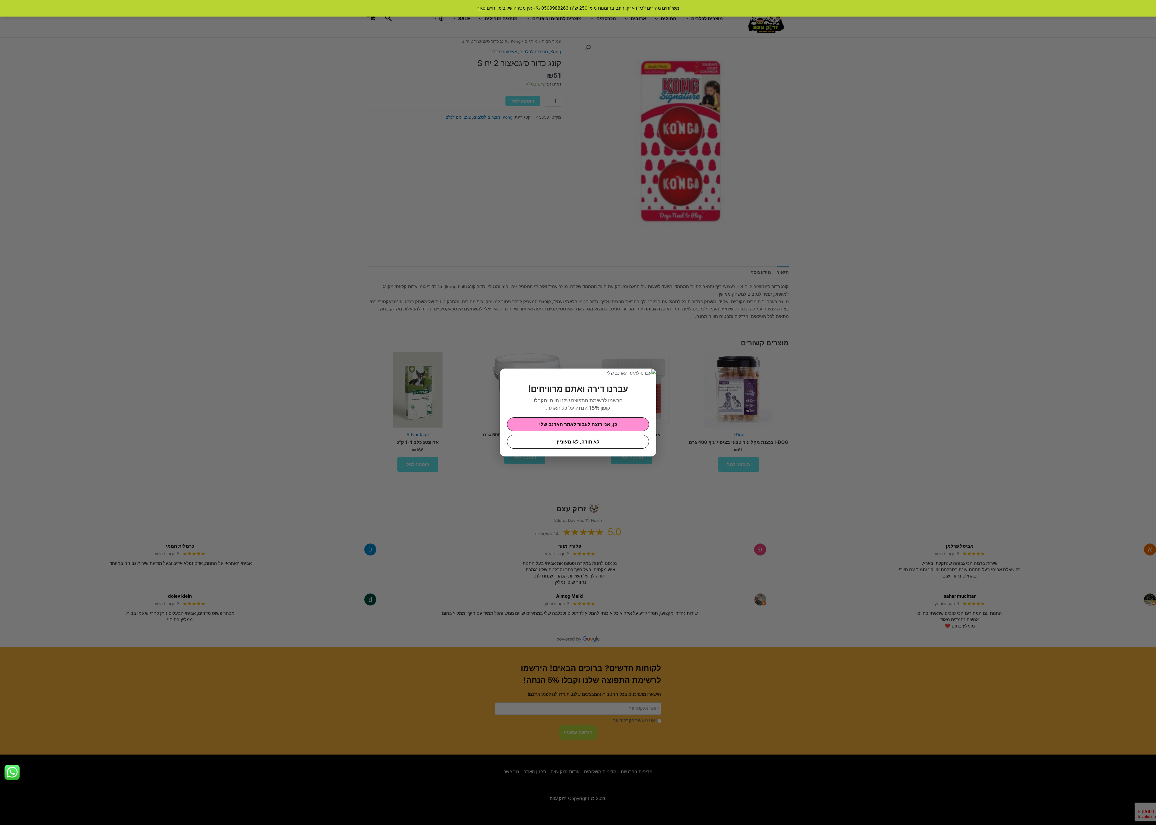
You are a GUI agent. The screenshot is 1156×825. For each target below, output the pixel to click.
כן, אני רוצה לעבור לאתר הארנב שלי (578, 424)
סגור (481, 8)
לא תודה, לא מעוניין (578, 441)
